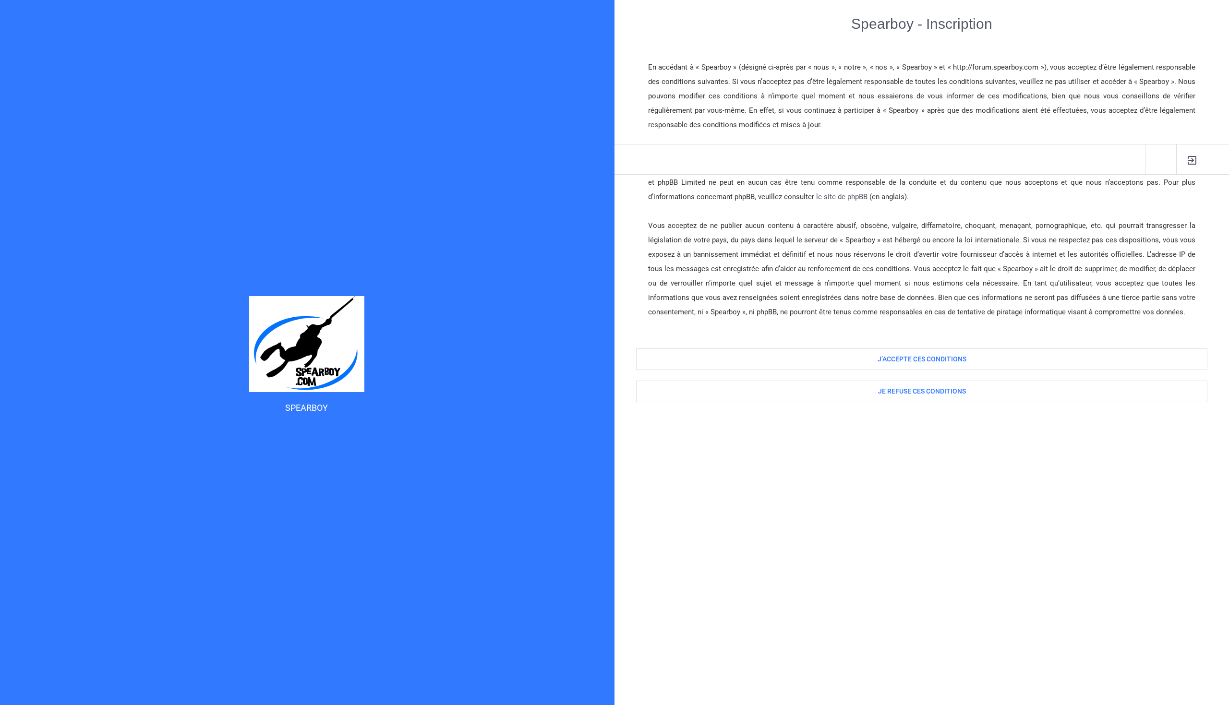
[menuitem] (1192, 159)
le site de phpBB (842, 196)
